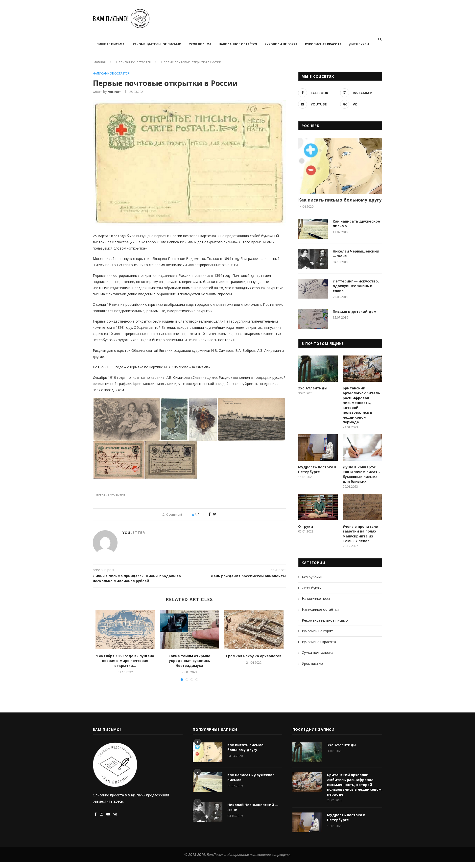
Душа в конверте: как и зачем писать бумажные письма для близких (361, 474)
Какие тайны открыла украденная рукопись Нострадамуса (189, 661)
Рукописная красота (323, 44)
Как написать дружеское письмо (356, 223)
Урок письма (200, 44)
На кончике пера (316, 598)
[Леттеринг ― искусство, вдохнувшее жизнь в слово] (313, 289)
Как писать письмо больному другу (339, 200)
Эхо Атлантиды (312, 388)
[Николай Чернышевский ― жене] (313, 259)
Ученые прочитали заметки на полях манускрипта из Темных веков (360, 533)
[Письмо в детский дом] (313, 319)
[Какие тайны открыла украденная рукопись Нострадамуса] (189, 629)
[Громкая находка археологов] (254, 629)
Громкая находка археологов (254, 656)
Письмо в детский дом (355, 311)
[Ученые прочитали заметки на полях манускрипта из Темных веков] (362, 507)
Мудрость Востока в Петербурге (317, 469)
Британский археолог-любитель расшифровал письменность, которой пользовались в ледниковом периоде (361, 405)
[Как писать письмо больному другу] (340, 166)
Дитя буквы (359, 44)
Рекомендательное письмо (157, 44)
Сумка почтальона (317, 652)
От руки (305, 526)
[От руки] (318, 507)
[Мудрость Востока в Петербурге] (318, 447)
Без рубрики (312, 577)
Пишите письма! (110, 44)
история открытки (110, 495)
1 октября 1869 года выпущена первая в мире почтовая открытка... (125, 661)
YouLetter (114, 92)
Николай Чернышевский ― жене (356, 253)
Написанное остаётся (238, 44)
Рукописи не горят (281, 44)
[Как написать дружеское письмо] (313, 229)
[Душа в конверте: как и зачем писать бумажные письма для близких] (362, 447)
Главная (99, 62)
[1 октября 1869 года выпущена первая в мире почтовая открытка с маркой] (125, 629)
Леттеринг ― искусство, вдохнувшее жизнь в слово (356, 286)
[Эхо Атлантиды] (318, 368)
